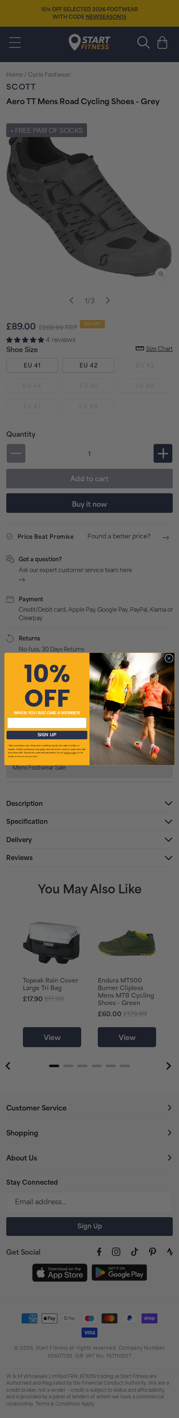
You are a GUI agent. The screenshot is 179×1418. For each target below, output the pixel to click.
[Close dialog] (169, 658)
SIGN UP (46, 735)
